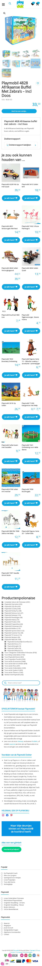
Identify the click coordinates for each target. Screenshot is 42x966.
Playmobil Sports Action (13, 631)
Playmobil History (10, 620)
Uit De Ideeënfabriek (11, 909)
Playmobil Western (11, 637)
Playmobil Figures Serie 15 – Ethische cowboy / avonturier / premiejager (31, 361)
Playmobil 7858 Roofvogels (27, 490)
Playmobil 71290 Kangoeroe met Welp (30, 404)
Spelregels (32, 950)
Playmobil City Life (11, 606)
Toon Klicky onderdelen (13, 655)
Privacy (38, 950)
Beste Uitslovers (9, 907)
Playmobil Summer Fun (12, 633)
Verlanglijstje (8, 884)
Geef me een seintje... (19, 111)
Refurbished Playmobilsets (13, 901)
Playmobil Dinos (12, 644)
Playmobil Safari (12, 648)
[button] (4, 13)
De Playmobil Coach (10, 873)
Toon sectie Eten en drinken (14, 664)
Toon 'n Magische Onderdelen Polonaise (18, 653)
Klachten (12, 952)
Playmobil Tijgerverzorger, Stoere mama (30, 317)
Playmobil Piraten (10, 622)
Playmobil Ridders (11, 629)
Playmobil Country (11, 609)
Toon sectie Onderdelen (13, 668)
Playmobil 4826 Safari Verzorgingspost (10, 269)
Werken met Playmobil (12, 675)
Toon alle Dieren (9, 882)
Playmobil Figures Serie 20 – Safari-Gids (30, 532)
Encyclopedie (29, 952)
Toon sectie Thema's (12, 672)
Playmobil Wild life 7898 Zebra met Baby (10, 532)
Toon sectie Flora (10, 666)
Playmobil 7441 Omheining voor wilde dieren (30, 447)
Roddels (35, 741)
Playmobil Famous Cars (12, 613)
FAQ (24, 952)
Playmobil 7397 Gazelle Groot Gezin (10, 574)
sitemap (20, 741)
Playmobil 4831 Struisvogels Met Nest (10, 227)
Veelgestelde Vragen (11, 930)
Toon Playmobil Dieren (12, 657)
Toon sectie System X (12, 670)
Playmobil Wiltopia (13, 650)
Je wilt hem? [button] (9, 198)
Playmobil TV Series (11, 635)
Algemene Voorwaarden (12, 932)
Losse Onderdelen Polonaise (14, 898)
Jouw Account (8, 928)
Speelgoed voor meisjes (12, 878)
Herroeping (19, 952)
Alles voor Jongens (10, 875)
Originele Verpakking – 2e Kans (14, 903)
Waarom (7, 923)
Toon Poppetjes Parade (13, 659)
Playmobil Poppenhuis (12, 624)
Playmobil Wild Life (11, 640)
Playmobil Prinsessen (12, 626)
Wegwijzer (7, 926)
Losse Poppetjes (9, 880)
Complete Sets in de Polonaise (15, 602)
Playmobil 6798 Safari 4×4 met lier (10, 490)
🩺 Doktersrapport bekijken (21, 145)
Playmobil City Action (12, 604)
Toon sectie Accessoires (13, 661)
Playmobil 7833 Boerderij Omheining (9, 360)
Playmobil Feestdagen (12, 617)
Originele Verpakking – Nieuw (14, 905)
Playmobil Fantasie (11, 615)
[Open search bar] (10, 3)
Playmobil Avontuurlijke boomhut (18, 642)
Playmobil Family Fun (12, 611)
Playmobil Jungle (12, 646)
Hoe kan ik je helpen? (11, 849)
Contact (6, 934)
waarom (12, 744)
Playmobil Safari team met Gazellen (10, 446)
